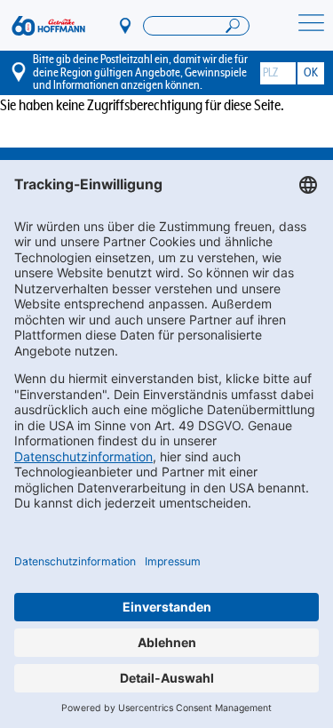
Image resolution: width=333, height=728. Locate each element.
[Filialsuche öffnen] (196, 26)
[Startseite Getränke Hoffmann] (48, 25)
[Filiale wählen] (126, 24)
